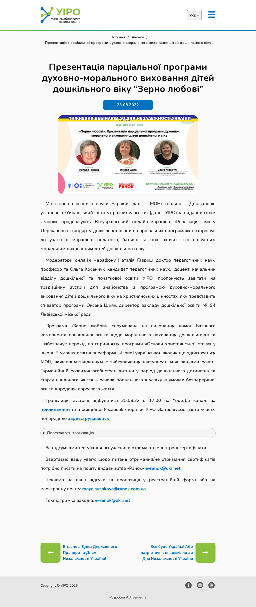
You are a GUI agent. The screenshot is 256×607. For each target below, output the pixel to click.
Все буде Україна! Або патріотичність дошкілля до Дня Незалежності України (167, 552)
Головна (118, 37)
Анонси (138, 37)
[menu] (212, 15)
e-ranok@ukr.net (162, 468)
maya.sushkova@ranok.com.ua (114, 489)
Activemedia (136, 597)
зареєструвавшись (88, 418)
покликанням (55, 409)
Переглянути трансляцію (70, 433)
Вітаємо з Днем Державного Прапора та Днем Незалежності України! (90, 552)
